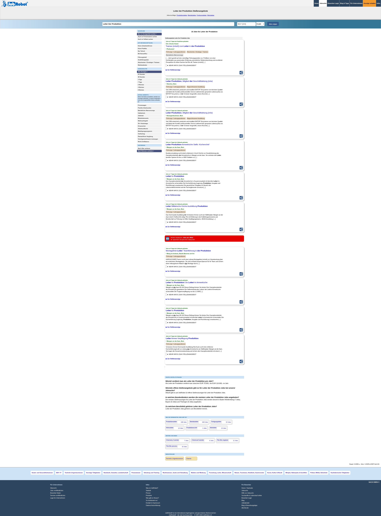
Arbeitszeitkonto (143, 128)
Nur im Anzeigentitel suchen (146, 34)
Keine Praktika (142, 48)
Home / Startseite (247, 488)
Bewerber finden (55, 493)
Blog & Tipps (344, 3)
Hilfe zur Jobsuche (247, 493)
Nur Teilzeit (141, 51)
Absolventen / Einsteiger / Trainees (148, 62)
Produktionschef (196, 428)
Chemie (188, 458)
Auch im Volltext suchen (145, 39)
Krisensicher (142, 126)
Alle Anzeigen (142, 71)
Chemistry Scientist (177, 440)
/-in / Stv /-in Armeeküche (186, 282)
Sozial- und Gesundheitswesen (42, 472)
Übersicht (53, 488)
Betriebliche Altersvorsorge (146, 110)
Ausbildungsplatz (143, 60)
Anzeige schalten (370, 3)
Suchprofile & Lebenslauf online (251, 495)
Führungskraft (142, 57)
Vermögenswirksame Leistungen (148, 139)
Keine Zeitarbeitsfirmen (145, 46)
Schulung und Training (151, 472)
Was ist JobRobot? (152, 488)
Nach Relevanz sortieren (145, 151)
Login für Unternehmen (57, 498)
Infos (378, 3)
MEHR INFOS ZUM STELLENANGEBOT (182, 65)
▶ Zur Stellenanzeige (173, 70)
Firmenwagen (142, 105)
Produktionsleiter (182, 15)
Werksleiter (210, 15)
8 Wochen (141, 90)
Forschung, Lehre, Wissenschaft (220, 472)
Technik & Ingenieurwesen (174, 458)
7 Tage (140, 82)
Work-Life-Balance (143, 141)
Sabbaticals (141, 113)
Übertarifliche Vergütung (145, 136)
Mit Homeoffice (142, 53)
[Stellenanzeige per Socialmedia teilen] (241, 72)
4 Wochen (141, 87)
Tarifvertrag (141, 134)
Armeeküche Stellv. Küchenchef (187, 144)
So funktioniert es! (151, 500)
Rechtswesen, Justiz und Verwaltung (175, 472)
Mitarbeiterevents (143, 118)
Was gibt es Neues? (152, 498)
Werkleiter (218, 428)
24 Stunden (141, 74)
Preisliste (149, 495)
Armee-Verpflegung (182, 338)
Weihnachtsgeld (143, 121)
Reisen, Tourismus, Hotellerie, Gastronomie (249, 472)
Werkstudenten (142, 65)
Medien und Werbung (198, 472)
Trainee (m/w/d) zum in (185, 46)
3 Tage (140, 79)
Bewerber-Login (333, 3)
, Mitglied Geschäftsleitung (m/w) (189, 81)
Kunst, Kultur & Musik (274, 472)
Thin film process (176, 446)
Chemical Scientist (203, 440)
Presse (148, 493)
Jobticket (140, 115)
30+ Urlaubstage (143, 123)
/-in (175, 176)
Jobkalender (245, 503)
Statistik (148, 490)
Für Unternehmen (356, 3)
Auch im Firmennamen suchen (147, 36)
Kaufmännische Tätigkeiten (340, 472)
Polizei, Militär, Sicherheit (318, 472)
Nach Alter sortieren (144, 148)
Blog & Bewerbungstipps (249, 505)
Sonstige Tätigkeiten (93, 472)
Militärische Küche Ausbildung (187, 206)
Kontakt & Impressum (153, 503)
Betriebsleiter (192, 15)
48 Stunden (141, 77)
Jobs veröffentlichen (56, 490)
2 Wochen (141, 84)
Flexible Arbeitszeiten (144, 108)
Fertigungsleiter (201, 15)
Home (316, 3)
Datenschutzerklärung (153, 505)
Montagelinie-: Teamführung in (188, 251)
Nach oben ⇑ (374, 482)
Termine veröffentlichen (57, 495)
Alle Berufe (245, 508)
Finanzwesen (135, 472)
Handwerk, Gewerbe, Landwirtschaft (116, 472)
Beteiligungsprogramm (145, 131)
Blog (242, 500)
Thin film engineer (227, 440)
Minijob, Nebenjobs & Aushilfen (296, 472)
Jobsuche (244, 490)
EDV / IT (58, 472)
